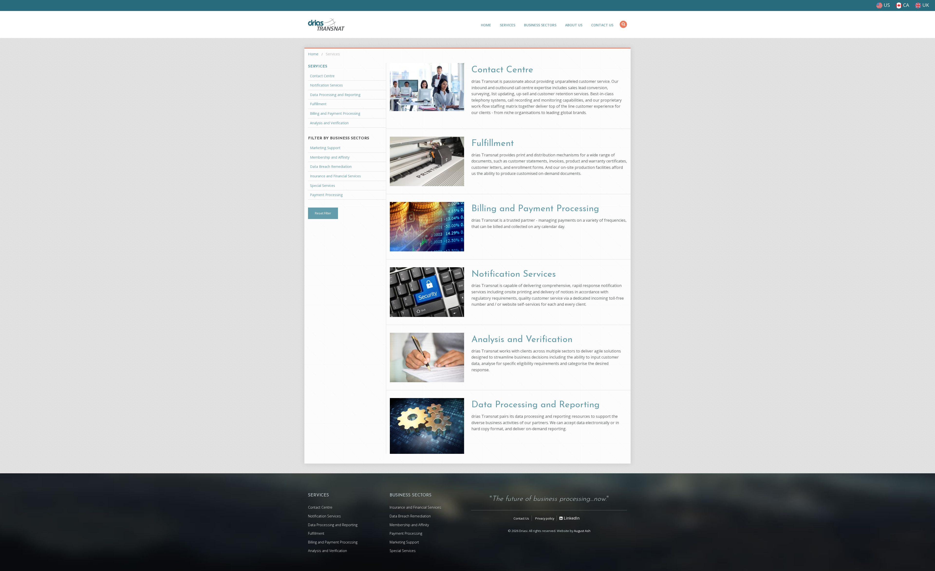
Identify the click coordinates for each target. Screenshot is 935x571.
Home (486, 25)
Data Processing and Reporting (535, 404)
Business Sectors (540, 25)
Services (507, 25)
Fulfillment (492, 143)
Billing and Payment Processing (535, 208)
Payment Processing (326, 194)
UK (925, 5)
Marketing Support (325, 147)
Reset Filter (323, 213)
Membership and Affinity (329, 157)
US (886, 5)
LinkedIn (571, 518)
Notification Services (513, 274)
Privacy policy (544, 518)
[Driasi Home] (326, 24)
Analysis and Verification (521, 339)
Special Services (322, 185)
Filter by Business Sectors (338, 138)
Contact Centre (502, 70)
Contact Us (602, 25)
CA (905, 5)
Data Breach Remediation (331, 166)
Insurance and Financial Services (335, 176)
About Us (573, 25)
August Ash (582, 531)
